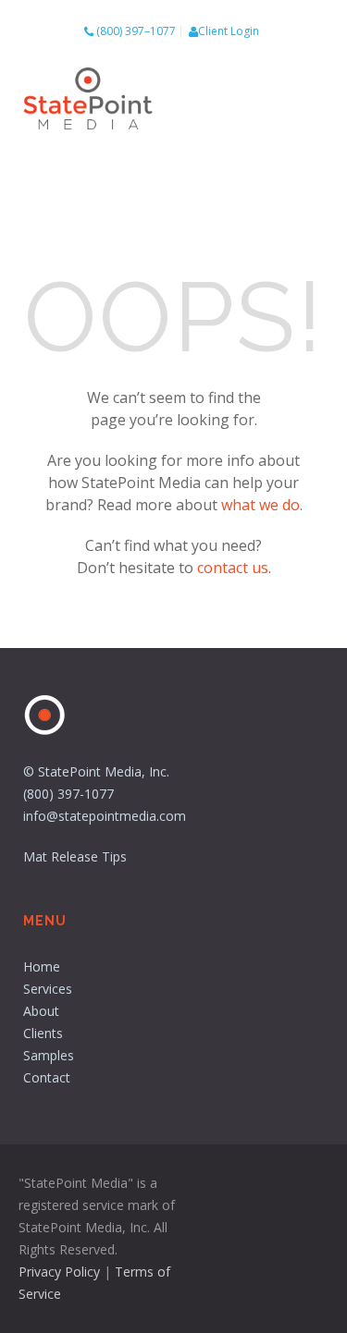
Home (41, 966)
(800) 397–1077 (136, 31)
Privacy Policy (59, 1271)
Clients (43, 1033)
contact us (232, 567)
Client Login (228, 31)
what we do (260, 505)
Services (47, 988)
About (41, 1011)
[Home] (88, 102)
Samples (48, 1055)
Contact (46, 1077)
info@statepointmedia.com (104, 816)
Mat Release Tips (75, 856)
